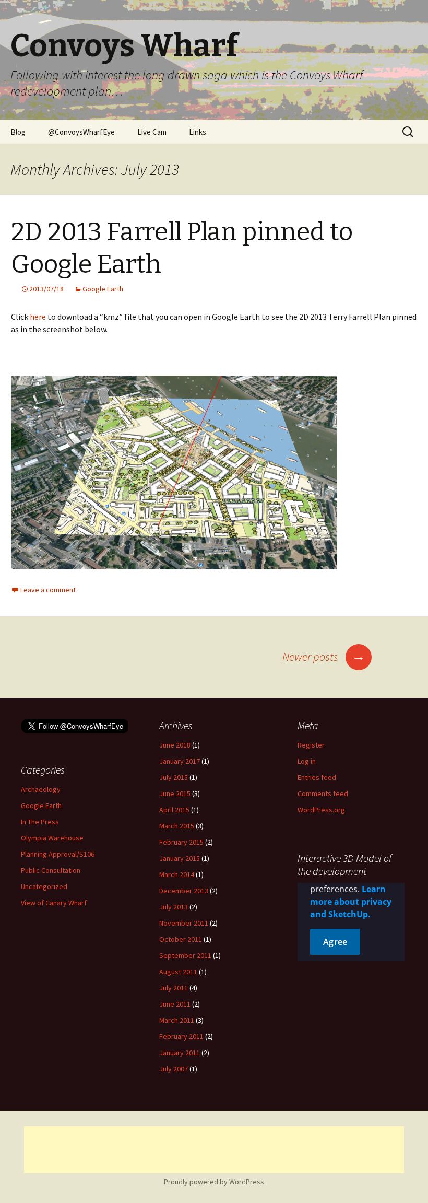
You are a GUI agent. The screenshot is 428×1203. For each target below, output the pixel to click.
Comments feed (323, 793)
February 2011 (181, 1036)
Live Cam (152, 132)
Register (311, 745)
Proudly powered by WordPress (214, 1181)
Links (197, 132)
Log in (307, 761)
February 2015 (181, 842)
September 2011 (185, 955)
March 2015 (176, 826)
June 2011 (175, 1004)
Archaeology (41, 789)
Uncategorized (44, 886)
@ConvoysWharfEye (81, 132)
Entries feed (317, 777)
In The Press (40, 821)
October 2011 (180, 939)
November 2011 (183, 923)
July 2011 (173, 987)
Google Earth (102, 289)
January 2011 (179, 1052)
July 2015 (173, 777)
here (38, 316)
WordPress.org (321, 809)
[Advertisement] (214, 1149)
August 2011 (178, 971)
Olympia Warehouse (52, 838)
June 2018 (175, 745)
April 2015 (174, 809)
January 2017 (179, 761)
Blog (18, 132)
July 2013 (173, 907)
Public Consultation (50, 870)
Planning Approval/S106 (57, 854)
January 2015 (179, 858)
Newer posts (323, 656)
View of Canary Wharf (54, 902)
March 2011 (176, 1020)
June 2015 (175, 793)
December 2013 (183, 890)
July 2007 (173, 1068)
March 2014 (176, 874)
